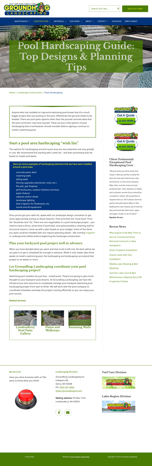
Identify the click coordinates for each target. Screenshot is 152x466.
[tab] (52, 185)
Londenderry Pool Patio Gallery (25, 330)
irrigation (90, 232)
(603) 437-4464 (66, 387)
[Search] (118, 9)
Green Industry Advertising (79, 457)
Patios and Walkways (52, 329)
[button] (135, 8)
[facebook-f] (60, 412)
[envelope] (68, 412)
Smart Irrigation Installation (123, 250)
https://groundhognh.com (69, 390)
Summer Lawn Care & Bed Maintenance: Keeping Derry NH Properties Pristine (125, 277)
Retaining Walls (80, 327)
